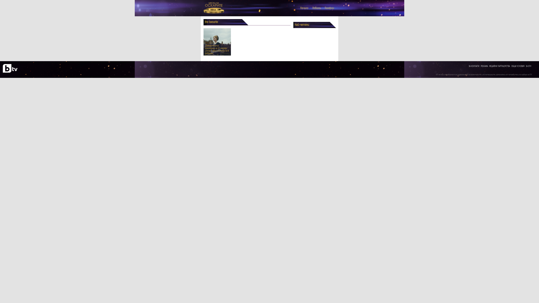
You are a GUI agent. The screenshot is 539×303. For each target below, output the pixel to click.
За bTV (528, 66)
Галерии (329, 8)
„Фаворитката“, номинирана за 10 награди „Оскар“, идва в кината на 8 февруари (217, 50)
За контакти (474, 66)
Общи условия (517, 66)
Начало (304, 8)
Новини (316, 8)
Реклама (484, 66)
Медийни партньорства (499, 66)
